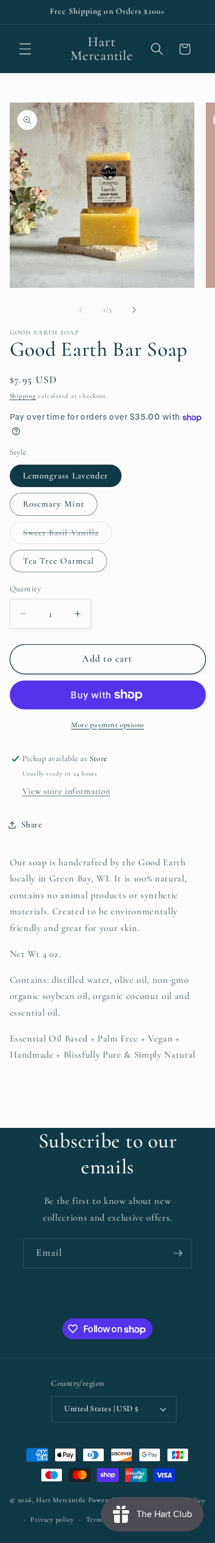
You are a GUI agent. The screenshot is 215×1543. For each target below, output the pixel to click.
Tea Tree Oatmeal (59, 561)
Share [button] (31, 824)
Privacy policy (52, 1519)
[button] (25, 49)
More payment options (107, 724)
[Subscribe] (177, 1253)
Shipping (23, 396)
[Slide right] (134, 309)
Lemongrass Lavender (66, 475)
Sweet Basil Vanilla (67, 535)
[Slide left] (80, 309)
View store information (66, 791)
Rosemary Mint (53, 504)
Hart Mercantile (61, 1500)
